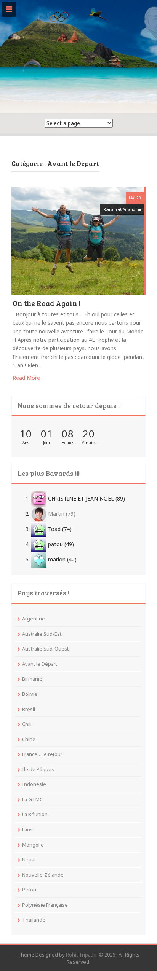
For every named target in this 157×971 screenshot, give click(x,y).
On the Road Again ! (47, 304)
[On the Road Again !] (77, 240)
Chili (27, 724)
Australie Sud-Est (41, 633)
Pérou (29, 889)
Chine (28, 739)
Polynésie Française (45, 904)
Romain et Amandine (122, 209)
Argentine (33, 618)
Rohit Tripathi (81, 954)
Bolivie (29, 693)
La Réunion (35, 814)
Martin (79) (60, 513)
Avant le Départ (39, 663)
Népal (28, 859)
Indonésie (34, 784)
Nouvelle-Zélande (43, 874)
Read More (26, 377)
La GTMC (32, 799)
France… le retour (42, 754)
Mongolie (33, 844)
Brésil (28, 709)
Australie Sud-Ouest (45, 648)
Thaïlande (33, 919)
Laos (27, 829)
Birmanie (32, 678)
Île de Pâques (38, 769)
